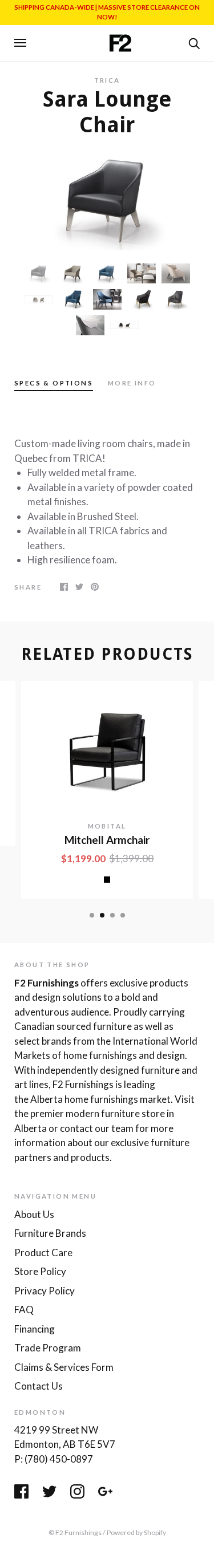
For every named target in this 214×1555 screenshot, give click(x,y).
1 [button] (92, 915)
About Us (34, 1214)
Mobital (107, 826)
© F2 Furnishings (75, 1532)
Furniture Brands (50, 1233)
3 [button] (112, 915)
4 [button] (122, 915)
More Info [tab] (132, 383)
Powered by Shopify (136, 1532)
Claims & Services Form (64, 1367)
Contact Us (38, 1386)
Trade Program (47, 1348)
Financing (34, 1329)
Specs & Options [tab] (53, 383)
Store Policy (40, 1271)
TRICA (107, 80)
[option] (107, 200)
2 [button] (102, 915)
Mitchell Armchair (107, 840)
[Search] (194, 42)
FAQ (24, 1310)
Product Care (43, 1252)
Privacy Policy (44, 1291)
